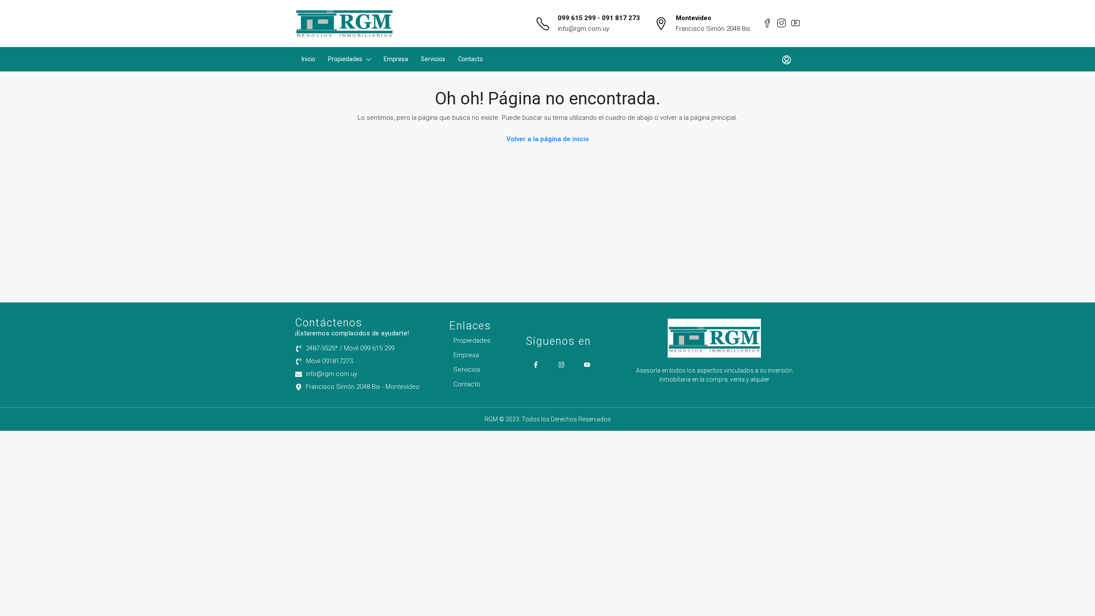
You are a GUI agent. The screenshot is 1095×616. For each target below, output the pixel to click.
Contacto (470, 59)
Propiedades (345, 59)
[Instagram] (561, 364)
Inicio (308, 59)
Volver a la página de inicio (547, 139)
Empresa (396, 59)
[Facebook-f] (535, 364)
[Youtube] (587, 364)
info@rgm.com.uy (583, 29)
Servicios (433, 59)
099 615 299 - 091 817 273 (599, 18)
